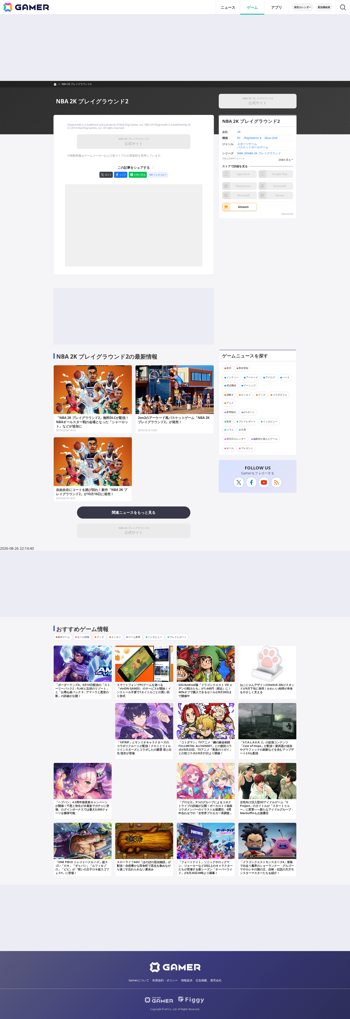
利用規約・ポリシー (165, 980)
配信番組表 (324, 7)
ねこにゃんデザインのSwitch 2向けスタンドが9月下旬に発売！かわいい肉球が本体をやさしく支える (267, 688)
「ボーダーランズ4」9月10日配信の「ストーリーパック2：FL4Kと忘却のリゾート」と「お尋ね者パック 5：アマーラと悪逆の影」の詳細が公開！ (82, 690)
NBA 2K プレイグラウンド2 (77, 84)
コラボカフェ (280, 395)
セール (230, 448)
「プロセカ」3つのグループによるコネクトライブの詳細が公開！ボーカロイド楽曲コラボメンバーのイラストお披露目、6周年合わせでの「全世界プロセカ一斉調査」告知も (205, 809)
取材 (228, 421)
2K (239, 132)
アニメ (230, 403)
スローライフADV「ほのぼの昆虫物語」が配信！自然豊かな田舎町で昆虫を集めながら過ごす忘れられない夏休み (144, 865)
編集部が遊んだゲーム (265, 439)
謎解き (230, 395)
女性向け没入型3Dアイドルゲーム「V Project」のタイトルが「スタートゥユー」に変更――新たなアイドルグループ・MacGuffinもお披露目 (267, 807)
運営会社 (216, 980)
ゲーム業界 (134, 637)
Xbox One (271, 138)
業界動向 (231, 412)
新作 (228, 368)
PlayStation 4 (252, 138)
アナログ (270, 377)
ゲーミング (249, 385)
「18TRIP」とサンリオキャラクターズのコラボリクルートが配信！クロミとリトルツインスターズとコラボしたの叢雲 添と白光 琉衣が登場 (144, 747)
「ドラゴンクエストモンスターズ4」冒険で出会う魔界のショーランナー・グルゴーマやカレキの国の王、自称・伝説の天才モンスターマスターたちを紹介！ (267, 867)
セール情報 (83, 637)
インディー (232, 377)
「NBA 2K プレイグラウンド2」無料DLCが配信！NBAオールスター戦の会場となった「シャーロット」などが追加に (92, 421)
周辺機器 (231, 385)
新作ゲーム (64, 637)
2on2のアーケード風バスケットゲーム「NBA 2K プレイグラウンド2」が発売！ (174, 419)
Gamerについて (139, 980)
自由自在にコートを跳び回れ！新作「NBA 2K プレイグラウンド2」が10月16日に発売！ (91, 491)
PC (239, 138)
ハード (286, 377)
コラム (230, 429)
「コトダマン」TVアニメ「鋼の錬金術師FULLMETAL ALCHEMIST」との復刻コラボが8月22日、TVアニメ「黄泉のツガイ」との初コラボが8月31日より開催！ (205, 747)
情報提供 (186, 980)
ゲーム (252, 7)
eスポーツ (249, 412)
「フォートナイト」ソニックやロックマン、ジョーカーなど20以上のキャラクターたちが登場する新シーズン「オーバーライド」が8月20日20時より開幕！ (205, 867)
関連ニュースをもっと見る (134, 512)
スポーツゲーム (247, 144)
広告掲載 (201, 980)
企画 (243, 429)
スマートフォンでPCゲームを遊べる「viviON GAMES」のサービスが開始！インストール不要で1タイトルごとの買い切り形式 (144, 690)
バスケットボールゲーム (252, 147)
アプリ (276, 7)
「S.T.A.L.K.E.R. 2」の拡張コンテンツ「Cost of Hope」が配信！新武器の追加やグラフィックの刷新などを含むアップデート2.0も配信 (267, 747)
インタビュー (270, 421)
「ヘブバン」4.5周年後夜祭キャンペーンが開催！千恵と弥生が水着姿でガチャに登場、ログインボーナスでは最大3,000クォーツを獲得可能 (82, 807)
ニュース (228, 7)
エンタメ (246, 395)
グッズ (261, 395)
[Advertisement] (175, 47)
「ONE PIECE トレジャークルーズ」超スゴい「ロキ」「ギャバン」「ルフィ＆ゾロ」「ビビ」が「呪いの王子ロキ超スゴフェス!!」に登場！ (82, 867)
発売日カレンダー (236, 439)
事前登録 (243, 368)
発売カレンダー (302, 7)
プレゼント (247, 448)
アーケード (252, 377)
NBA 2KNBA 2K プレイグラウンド (259, 153)
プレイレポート (247, 421)
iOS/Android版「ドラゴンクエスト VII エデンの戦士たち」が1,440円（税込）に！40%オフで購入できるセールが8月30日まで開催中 (205, 690)
